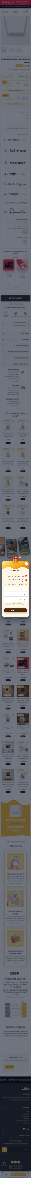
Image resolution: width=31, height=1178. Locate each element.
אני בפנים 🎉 (15, 610)
